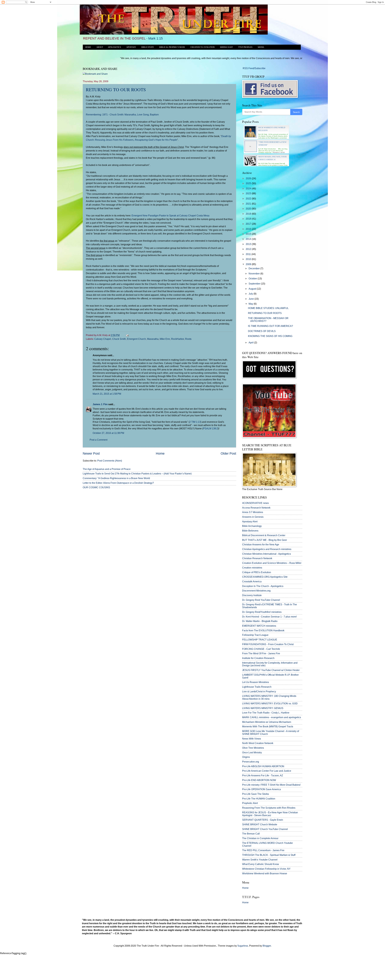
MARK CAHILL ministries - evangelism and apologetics (271, 717)
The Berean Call (251, 833)
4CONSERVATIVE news (255, 503)
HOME (88, 47)
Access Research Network (256, 507)
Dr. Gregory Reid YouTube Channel (261, 600)
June (251, 299)
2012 (249, 249)
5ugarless (242, 945)
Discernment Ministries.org (256, 590)
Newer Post (91, 453)
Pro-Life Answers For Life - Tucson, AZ (262, 775)
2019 (249, 213)
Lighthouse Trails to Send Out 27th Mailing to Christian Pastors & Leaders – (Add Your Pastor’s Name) (137, 473)
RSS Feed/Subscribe (253, 68)
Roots (188, 339)
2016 (249, 229)
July (251, 293)
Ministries (252, 512)
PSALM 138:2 (210, 428)
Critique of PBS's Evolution (256, 572)
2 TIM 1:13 (195, 422)
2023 (249, 193)
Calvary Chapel (102, 339)
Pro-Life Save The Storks (255, 794)
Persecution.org (250, 761)
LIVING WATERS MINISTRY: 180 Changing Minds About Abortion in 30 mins (269, 697)
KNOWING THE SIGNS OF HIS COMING (270, 336)
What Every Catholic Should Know (260, 864)
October (253, 278)
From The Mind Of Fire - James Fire (261, 653)
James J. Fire (100, 404)
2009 (249, 264)
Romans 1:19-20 (279, 152)
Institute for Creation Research (258, 658)
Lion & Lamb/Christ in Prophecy (259, 691)
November (254, 273)
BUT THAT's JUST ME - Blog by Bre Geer (264, 540)
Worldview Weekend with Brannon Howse (264, 873)
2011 (248, 254)
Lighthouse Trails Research (256, 687)
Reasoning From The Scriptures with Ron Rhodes (268, 808)
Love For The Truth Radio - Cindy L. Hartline (265, 712)
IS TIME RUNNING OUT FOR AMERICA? (270, 326)
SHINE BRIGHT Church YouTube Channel (265, 829)
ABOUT (99, 47)
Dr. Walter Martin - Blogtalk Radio (259, 621)
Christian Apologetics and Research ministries (266, 549)
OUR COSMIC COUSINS (96, 487)
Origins (246, 757)
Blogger (267, 945)
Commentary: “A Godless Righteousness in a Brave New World (116, 478)
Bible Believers (250, 530)
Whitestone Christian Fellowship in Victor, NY (266, 869)
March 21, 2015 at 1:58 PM (107, 394)
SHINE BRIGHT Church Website (259, 824)
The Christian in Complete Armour (260, 838)
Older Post (228, 453)
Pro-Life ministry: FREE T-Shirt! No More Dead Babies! (271, 785)
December (254, 268)
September (255, 283)
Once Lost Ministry (252, 752)
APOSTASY (131, 47)
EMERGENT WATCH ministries (259, 626)
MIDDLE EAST (226, 47)
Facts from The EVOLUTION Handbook (263, 630)
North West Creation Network (257, 743)
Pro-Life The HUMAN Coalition (258, 798)
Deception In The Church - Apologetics (262, 586)
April (251, 342)
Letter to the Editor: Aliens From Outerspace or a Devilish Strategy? (118, 483)
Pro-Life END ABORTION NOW (259, 780)
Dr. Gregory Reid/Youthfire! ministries (262, 612)
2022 (249, 198)
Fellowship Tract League (255, 635)
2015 (249, 234)
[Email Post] (127, 335)
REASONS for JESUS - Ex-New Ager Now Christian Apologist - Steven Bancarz (270, 814)
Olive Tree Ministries (253, 748)
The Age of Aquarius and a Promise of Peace (107, 469)
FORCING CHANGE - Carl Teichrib (261, 649)
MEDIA (261, 47)
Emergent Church (136, 339)
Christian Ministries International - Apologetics (266, 554)
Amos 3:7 (247, 512)
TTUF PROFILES (245, 47)
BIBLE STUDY (147, 47)
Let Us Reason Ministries (255, 682)
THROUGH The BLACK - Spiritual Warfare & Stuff (268, 855)
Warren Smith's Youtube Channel (259, 859)
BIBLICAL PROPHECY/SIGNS (172, 47)
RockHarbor (177, 339)
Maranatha (153, 339)
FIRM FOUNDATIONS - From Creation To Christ (268, 644)
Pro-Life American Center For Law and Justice (266, 771)
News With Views (251, 738)
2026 (249, 178)
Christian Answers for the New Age (260, 544)
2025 (249, 183)
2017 (249, 224)
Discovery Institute (252, 595)
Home (160, 453)
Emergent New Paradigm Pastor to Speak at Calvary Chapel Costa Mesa (170, 215)
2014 (249, 239)
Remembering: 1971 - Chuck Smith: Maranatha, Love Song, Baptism (122, 114)
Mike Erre (165, 339)
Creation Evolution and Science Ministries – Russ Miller (271, 563)
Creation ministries (252, 567)
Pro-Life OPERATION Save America (261, 789)
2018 (249, 218)
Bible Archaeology (252, 526)
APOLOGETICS (114, 47)
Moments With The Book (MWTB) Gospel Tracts (267, 726)
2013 (249, 244)
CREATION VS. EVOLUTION (202, 47)
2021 (249, 203)
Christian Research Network (257, 558)
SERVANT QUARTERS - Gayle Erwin (262, 820)
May (251, 304)
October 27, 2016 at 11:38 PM (108, 433)
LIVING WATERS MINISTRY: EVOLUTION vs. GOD (270, 703)
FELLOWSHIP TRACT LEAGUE (259, 639)
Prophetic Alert (250, 803)
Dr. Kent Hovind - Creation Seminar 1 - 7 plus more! (269, 616)
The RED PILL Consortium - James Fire (263, 850)
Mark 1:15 (155, 38)
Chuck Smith (119, 339)
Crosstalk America (252, 581)
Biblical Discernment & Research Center (263, 535)
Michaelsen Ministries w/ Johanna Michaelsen (266, 722)
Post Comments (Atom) (109, 460)
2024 (249, 188)
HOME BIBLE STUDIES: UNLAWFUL (268, 308)
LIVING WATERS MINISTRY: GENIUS (262, 708)
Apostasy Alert (249, 521)
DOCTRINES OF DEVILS (262, 331)
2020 (249, 208)
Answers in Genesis (252, 517)
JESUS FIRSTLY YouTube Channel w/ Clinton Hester (271, 670)
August (253, 288)
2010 (249, 259)
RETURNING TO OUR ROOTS (116, 89)
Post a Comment (98, 440)
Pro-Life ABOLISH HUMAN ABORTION (263, 766)
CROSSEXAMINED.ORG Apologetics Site (265, 577)
